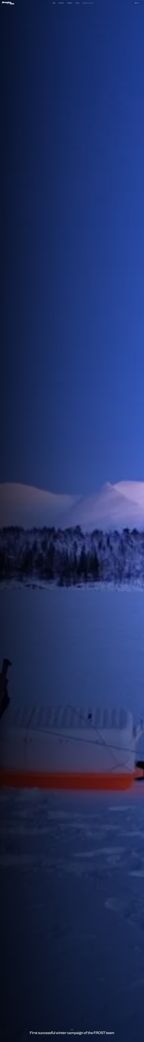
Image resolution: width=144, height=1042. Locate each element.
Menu (136, 3)
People (77, 3)
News (54, 3)
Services (61, 3)
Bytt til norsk (90, 3)
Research (69, 3)
